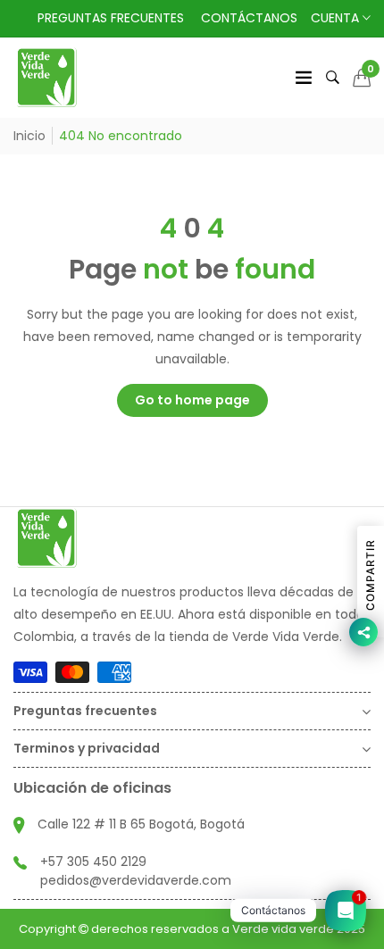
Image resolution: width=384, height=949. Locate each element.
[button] (362, 78)
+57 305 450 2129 (93, 861)
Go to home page (192, 400)
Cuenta (337, 18)
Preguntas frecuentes (111, 18)
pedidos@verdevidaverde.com (135, 880)
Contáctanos (249, 18)
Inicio (29, 136)
